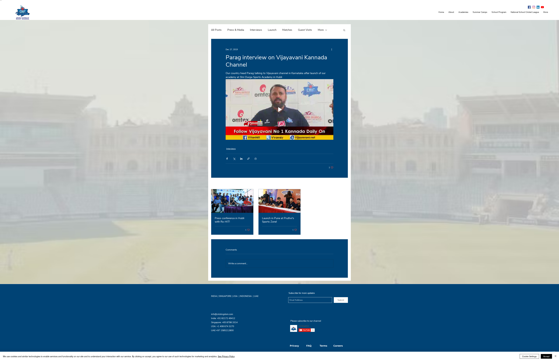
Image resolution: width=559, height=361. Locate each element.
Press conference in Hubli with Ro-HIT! (229, 219)
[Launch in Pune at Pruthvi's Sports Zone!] (280, 201)
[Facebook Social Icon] (529, 7)
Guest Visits (305, 30)
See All (345, 183)
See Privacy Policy (226, 356)
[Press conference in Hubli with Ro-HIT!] (232, 201)
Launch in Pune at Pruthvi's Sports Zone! (278, 219)
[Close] (555, 356)
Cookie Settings (529, 356)
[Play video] (279, 109)
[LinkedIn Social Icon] (538, 7)
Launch (272, 30)
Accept (546, 356)
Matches (287, 30)
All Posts (216, 30)
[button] (344, 30)
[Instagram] (533, 7)
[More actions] (331, 49)
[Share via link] (248, 158)
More (321, 30)
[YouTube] (542, 7)
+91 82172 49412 (226, 318)
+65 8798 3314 (230, 322)
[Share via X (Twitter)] (234, 158)
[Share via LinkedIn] (241, 158)
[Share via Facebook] (227, 158)
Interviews (256, 30)
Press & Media (235, 30)
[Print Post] (255, 158)
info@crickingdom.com (222, 314)
